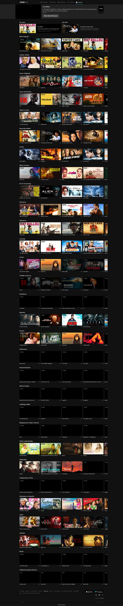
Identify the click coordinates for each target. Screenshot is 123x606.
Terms (51, 591)
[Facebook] (99, 595)
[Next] (103, 43)
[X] (103, 595)
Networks (80, 2)
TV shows (72, 2)
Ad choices (76, 591)
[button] (51, 15)
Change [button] (102, 598)
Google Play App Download (99, 592)
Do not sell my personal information (31, 593)
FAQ (20, 593)
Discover (54, 2)
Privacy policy (57, 591)
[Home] (23, 2)
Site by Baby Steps (100, 602)
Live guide (45, 2)
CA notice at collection (67, 591)
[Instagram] (96, 595)
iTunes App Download (89, 592)
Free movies (62, 2)
